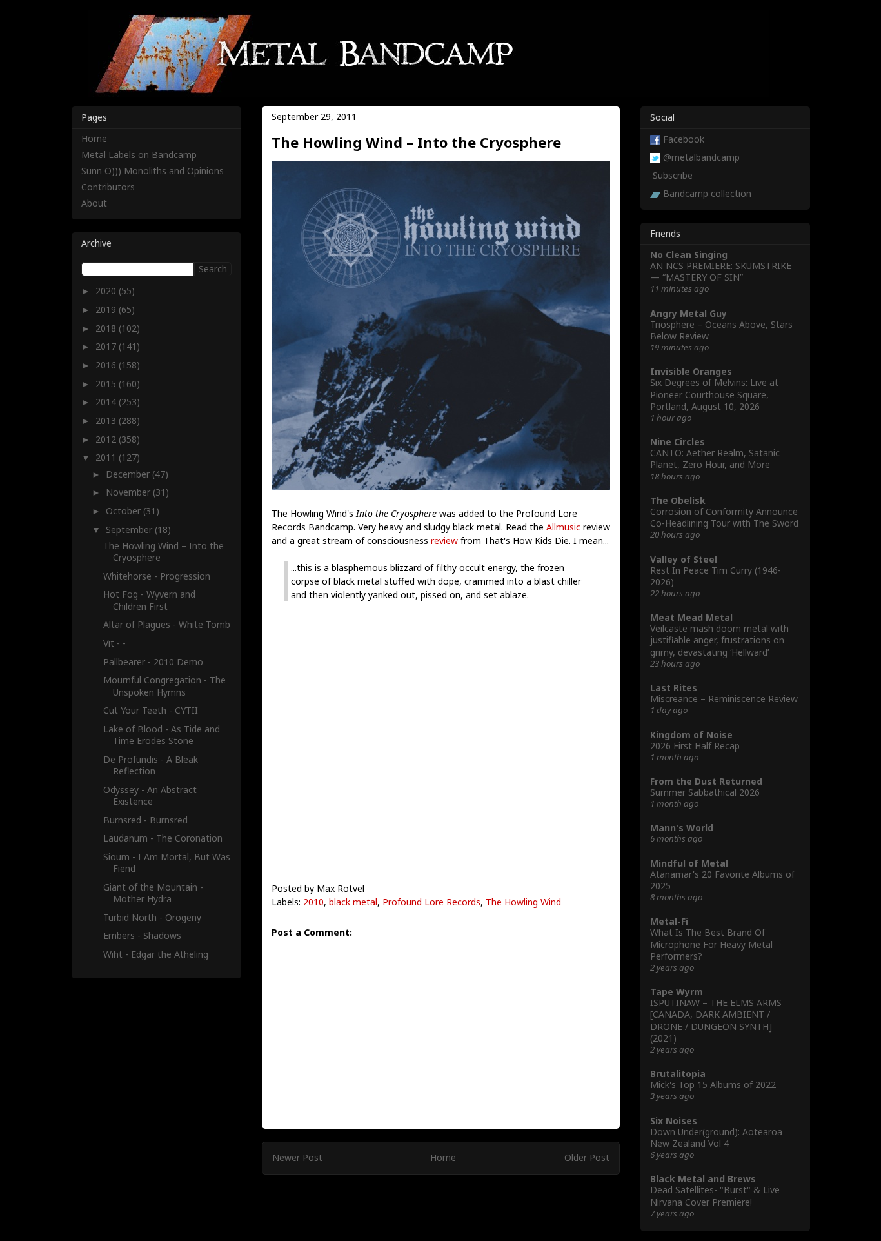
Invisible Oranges (691, 371)
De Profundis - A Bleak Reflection (150, 765)
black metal (353, 902)
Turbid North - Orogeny (152, 917)
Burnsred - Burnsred (145, 820)
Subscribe (673, 175)
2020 (107, 291)
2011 (107, 457)
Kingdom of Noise (691, 735)
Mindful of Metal (689, 863)
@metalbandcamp (701, 157)
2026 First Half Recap (695, 746)
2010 (313, 902)
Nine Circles (677, 442)
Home (443, 1157)
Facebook (683, 139)
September (130, 529)
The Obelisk (678, 500)
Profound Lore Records (431, 902)
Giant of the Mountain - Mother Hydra (153, 893)
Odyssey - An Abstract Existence (150, 795)
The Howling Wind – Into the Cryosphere (163, 551)
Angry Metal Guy (688, 313)
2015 (107, 384)
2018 (107, 328)
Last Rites (673, 687)
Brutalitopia (678, 1073)
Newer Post (297, 1157)
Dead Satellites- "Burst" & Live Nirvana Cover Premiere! (715, 1195)
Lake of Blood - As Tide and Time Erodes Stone (161, 735)
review (444, 540)
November (129, 492)
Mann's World (681, 828)
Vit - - (114, 643)
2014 (107, 402)
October (124, 511)
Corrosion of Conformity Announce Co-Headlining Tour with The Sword (724, 517)
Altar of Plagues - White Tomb (166, 624)
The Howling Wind (523, 902)
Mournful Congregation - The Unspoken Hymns (164, 686)
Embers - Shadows (142, 935)
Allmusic (563, 527)
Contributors (108, 187)
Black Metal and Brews (703, 1179)
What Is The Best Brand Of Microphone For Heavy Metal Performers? (711, 944)
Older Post (586, 1157)
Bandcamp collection (707, 193)
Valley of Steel (683, 559)
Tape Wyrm (676, 991)
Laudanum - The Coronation (163, 838)
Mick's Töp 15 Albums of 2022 (713, 1084)
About (94, 203)
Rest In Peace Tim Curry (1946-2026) (715, 576)
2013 (107, 420)
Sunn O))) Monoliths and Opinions (152, 171)
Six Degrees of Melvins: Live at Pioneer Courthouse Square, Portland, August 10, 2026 (714, 394)
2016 (107, 365)
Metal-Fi (669, 921)
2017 (107, 346)
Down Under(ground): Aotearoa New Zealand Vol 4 (716, 1137)
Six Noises (673, 1121)
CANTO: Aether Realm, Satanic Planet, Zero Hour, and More (715, 458)
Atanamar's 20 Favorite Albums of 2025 (722, 880)
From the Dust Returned (706, 781)
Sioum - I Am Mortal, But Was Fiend (166, 862)
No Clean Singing (689, 254)
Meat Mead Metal (691, 617)
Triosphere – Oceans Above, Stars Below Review (721, 330)
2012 (107, 439)
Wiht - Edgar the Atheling (155, 954)
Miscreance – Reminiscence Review (724, 698)
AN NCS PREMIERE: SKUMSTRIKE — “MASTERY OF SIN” (720, 271)
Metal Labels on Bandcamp (139, 154)
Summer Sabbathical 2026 (705, 792)
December (129, 474)
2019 (107, 309)
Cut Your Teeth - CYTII (150, 710)
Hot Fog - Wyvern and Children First (149, 600)
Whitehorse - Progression (156, 576)
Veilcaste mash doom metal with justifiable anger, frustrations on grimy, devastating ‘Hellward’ (719, 640)
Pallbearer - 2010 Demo (153, 662)
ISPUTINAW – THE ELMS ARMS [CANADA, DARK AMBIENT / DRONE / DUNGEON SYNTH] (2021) (716, 1020)
